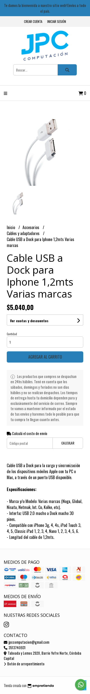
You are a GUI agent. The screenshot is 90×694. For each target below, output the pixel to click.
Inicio (11, 227)
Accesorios (31, 227)
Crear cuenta (33, 21)
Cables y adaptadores (23, 233)
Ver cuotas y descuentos (29, 320)
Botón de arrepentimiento (25, 663)
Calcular (67, 443)
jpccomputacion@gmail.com (28, 642)
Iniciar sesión (56, 21)
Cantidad (12, 334)
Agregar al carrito (45, 357)
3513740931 (17, 647)
